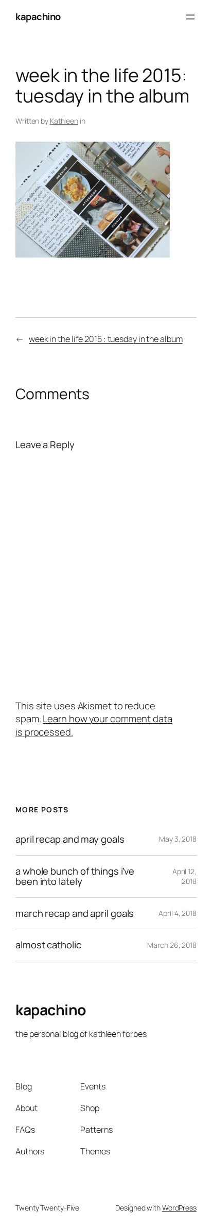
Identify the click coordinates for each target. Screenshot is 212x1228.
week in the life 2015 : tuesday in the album (106, 339)
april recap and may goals (70, 839)
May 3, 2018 (178, 839)
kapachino (38, 16)
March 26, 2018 (172, 945)
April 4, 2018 (177, 913)
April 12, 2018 (184, 876)
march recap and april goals (74, 913)
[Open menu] (190, 17)
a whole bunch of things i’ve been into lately (74, 876)
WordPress (179, 1208)
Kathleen (64, 121)
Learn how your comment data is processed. (93, 725)
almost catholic (48, 945)
